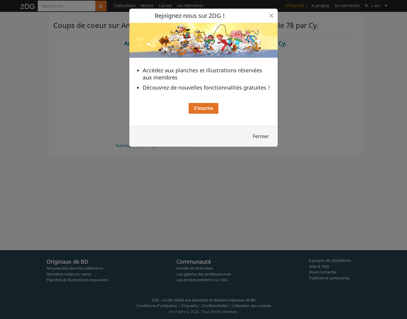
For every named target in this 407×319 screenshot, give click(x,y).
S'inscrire (203, 108)
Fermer (261, 136)
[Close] (271, 15)
